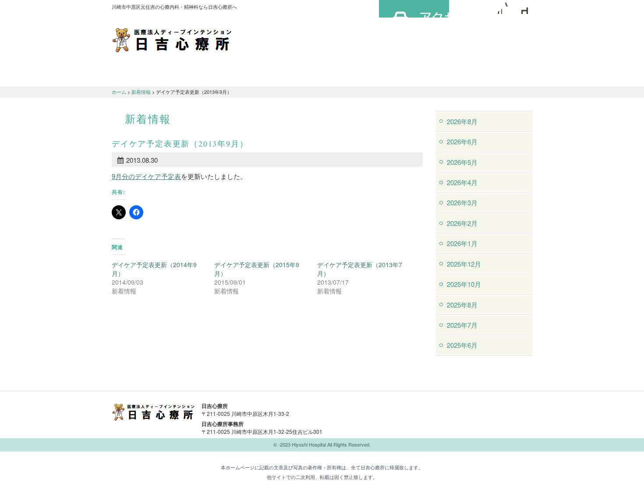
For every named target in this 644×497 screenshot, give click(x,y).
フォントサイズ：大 (522, 8)
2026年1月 (462, 243)
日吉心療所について (147, 75)
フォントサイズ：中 (509, 8)
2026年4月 (462, 182)
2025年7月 (462, 324)
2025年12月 (464, 263)
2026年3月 (462, 202)
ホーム (119, 91)
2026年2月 (462, 223)
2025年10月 (464, 284)
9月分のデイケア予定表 (146, 176)
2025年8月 (462, 304)
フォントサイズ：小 (496, 8)
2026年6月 (462, 141)
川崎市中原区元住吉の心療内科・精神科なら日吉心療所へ (172, 39)
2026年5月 (462, 162)
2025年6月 (462, 345)
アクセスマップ (414, 9)
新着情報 (141, 91)
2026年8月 (462, 121)
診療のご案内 (217, 75)
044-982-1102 (392, 411)
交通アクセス (287, 75)
